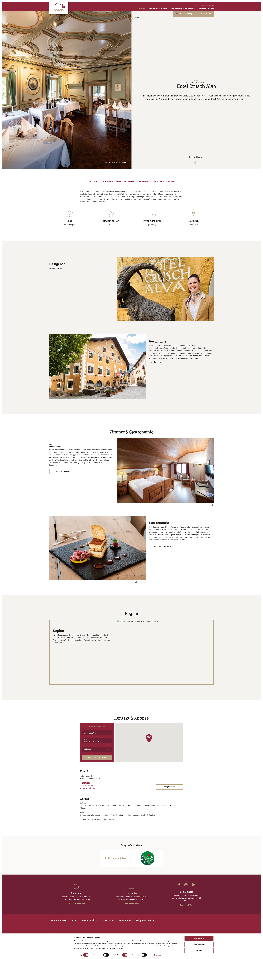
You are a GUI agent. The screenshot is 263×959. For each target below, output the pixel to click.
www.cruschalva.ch (87, 788)
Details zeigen (156, 955)
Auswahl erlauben (199, 944)
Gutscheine (125, 920)
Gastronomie (142, 181)
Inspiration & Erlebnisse (183, 8)
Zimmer (131, 181)
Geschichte (121, 181)
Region (153, 181)
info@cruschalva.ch (87, 786)
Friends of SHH (206, 8)
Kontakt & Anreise (166, 181)
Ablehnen (199, 950)
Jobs (197, 5)
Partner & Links (89, 920)
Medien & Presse (57, 920)
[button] (149, 738)
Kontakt (211, 5)
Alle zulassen (199, 938)
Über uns (204, 5)
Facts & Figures (96, 181)
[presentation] (210, 505)
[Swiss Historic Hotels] (58, 7)
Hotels (141, 8)
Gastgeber (109, 181)
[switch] (106, 955)
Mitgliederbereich (145, 920)
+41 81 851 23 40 (86, 783)
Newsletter (108, 920)
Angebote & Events (158, 8)
